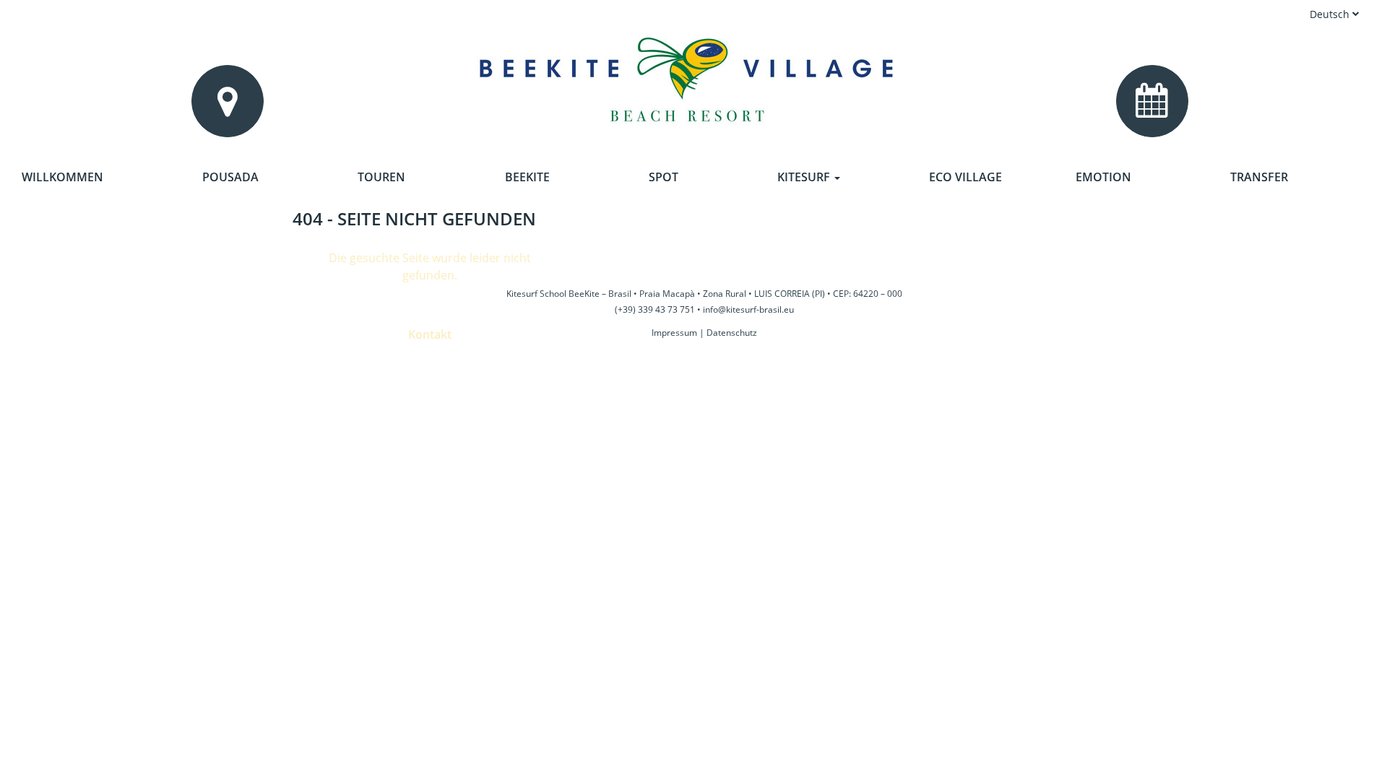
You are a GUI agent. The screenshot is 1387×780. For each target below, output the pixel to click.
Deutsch (1331, 14)
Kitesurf (805, 177)
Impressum (674, 332)
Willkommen (62, 177)
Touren (381, 177)
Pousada (230, 177)
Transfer (1259, 177)
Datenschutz (732, 332)
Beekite (527, 177)
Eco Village (965, 177)
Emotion (1103, 177)
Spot (663, 177)
